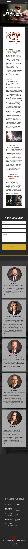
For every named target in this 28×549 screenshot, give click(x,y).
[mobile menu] (26, 2)
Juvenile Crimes (11, 178)
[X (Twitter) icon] (13, 544)
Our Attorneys (18, 523)
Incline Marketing (15, 541)
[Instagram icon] (16, 544)
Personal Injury (18, 516)
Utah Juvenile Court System (13, 176)
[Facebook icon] (11, 544)
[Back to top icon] (14, 537)
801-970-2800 (18, 167)
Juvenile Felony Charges (13, 174)
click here (10, 294)
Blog (16, 525)
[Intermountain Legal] (9, 2)
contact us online (10, 168)
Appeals (16, 514)
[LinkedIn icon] (14, 544)
